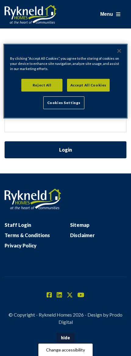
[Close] (119, 51)
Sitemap (80, 225)
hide (65, 337)
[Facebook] (49, 295)
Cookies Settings (63, 103)
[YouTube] (80, 295)
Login (65, 150)
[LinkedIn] (59, 295)
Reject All (42, 85)
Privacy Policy (21, 245)
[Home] (30, 14)
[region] (65, 81)
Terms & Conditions (27, 235)
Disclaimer (82, 235)
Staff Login (18, 225)
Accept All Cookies (88, 85)
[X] (70, 295)
